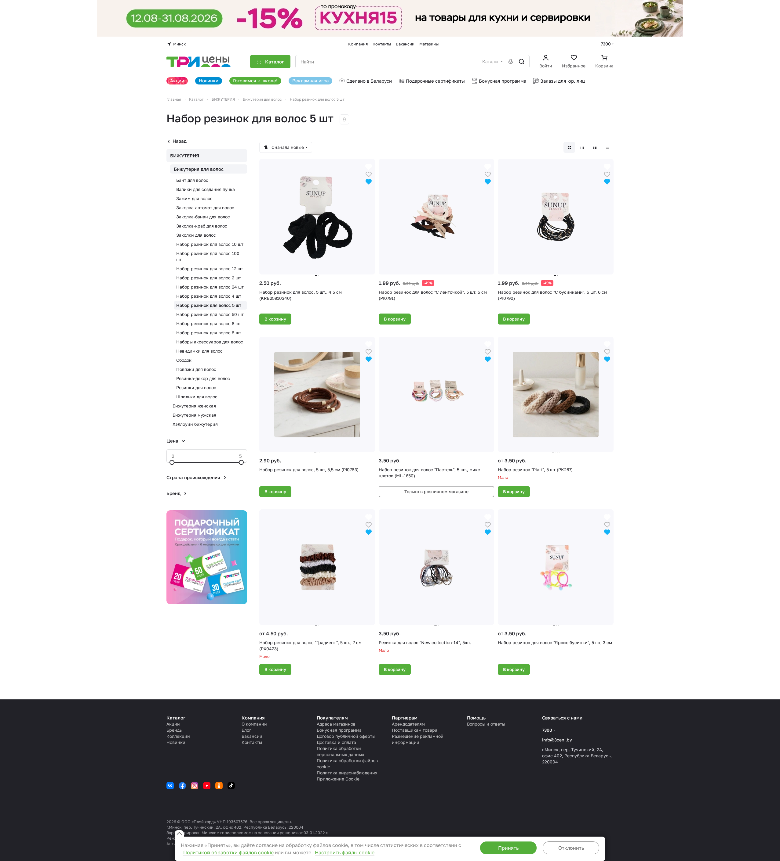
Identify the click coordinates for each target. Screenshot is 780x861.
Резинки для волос (196, 387)
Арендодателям (408, 723)
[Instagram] (194, 785)
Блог (246, 730)
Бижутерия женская (194, 405)
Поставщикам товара (414, 730)
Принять (508, 848)
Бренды (174, 730)
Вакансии (252, 736)
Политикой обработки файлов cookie (228, 852)
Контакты (252, 742)
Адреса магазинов (336, 723)
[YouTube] (206, 785)
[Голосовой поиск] (511, 62)
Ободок (183, 360)
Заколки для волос (196, 235)
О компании (254, 723)
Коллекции (178, 736)
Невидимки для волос (199, 350)
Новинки (175, 742)
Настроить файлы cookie (344, 852)
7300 (606, 43)
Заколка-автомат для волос (205, 207)
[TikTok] (231, 785)
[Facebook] (182, 785)
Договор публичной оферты (346, 736)
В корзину (275, 318)
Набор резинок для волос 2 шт (208, 277)
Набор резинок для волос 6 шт (208, 323)
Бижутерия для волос (199, 169)
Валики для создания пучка (205, 189)
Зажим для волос (194, 198)
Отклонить (571, 848)
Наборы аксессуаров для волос (209, 341)
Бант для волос (192, 180)
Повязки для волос (196, 369)
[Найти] (522, 61)
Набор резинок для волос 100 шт (207, 256)
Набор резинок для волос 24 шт (210, 286)
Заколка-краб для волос (201, 225)
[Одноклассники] (219, 785)
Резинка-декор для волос (203, 378)
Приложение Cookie (338, 778)
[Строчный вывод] (595, 147)
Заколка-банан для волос (203, 216)
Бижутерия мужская (194, 415)
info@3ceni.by (557, 739)
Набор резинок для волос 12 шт (209, 268)
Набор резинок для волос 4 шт (208, 296)
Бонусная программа (339, 730)
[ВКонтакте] (170, 785)
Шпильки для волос (196, 396)
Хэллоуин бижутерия (195, 424)
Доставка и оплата (336, 742)
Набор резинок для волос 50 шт (210, 314)
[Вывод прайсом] (608, 147)
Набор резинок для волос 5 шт (208, 305)
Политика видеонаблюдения (347, 772)
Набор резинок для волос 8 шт (208, 332)
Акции (173, 723)
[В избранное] (368, 174)
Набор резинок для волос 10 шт (209, 244)
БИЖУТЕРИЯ (184, 155)
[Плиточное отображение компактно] (582, 147)
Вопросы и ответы (486, 723)
